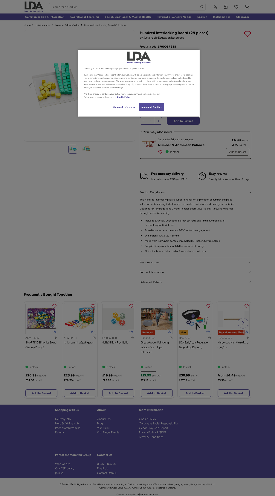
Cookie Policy (123, 97)
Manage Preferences (124, 106)
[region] (139, 83)
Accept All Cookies (151, 107)
